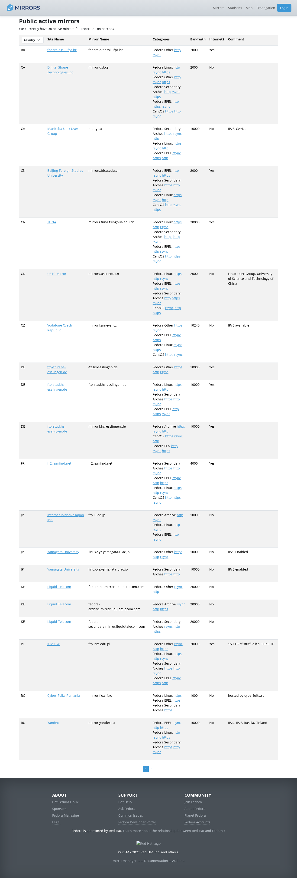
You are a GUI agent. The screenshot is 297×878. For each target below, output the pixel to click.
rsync (157, 55)
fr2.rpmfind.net (59, 463)
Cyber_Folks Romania (63, 695)
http (177, 50)
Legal (56, 822)
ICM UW (53, 644)
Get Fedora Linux (65, 802)
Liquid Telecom (59, 586)
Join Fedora (193, 802)
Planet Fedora (195, 815)
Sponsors (59, 808)
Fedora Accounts (197, 822)
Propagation (265, 8)
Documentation (156, 860)
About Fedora (194, 808)
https (166, 72)
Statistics (235, 8)
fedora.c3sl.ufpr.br (62, 50)
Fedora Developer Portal (137, 822)
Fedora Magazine (65, 815)
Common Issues (130, 815)
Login (284, 8)
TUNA (51, 222)
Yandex (53, 722)
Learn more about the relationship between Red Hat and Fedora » (174, 830)
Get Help (125, 802)
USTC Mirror (56, 273)
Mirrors (218, 8)
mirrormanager (125, 860)
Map (249, 8)
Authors (178, 860)
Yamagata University (63, 552)
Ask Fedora (126, 808)
